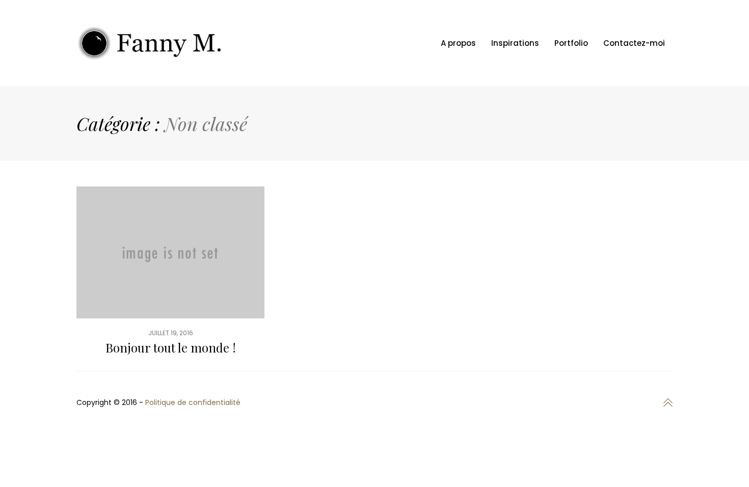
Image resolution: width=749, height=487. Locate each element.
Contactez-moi (634, 43)
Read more (170, 278)
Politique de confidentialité (192, 402)
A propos (458, 43)
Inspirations (515, 43)
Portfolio (571, 43)
